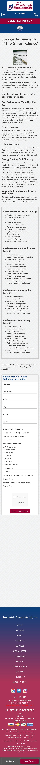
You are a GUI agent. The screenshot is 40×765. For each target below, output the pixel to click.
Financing (20, 656)
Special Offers (20, 651)
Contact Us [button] (10, 761)
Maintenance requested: (12, 443)
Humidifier (8, 459)
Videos (20, 636)
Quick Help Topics (18, 21)
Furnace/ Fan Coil (11, 450)
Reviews (20, 630)
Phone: (5, 414)
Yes (6, 440)
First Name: (7, 384)
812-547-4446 (20, 682)
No (12, 440)
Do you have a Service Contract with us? (18, 476)
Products (20, 641)
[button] (20, 511)
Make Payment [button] (29, 761)
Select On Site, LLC (26, 746)
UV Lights (8, 461)
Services (20, 646)
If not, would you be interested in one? (17, 483)
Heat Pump (9, 453)
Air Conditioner (10, 447)
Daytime (8, 433)
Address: (6, 399)
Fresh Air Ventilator (11, 464)
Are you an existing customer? (14, 436)
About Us (20, 661)
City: (4, 407)
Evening (17, 433)
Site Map (20, 672)
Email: (5, 422)
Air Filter (8, 456)
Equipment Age (8, 468)
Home (20, 625)
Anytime (26, 433)
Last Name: (7, 392)
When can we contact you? (13, 429)
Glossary (20, 677)
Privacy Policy (20, 667)
